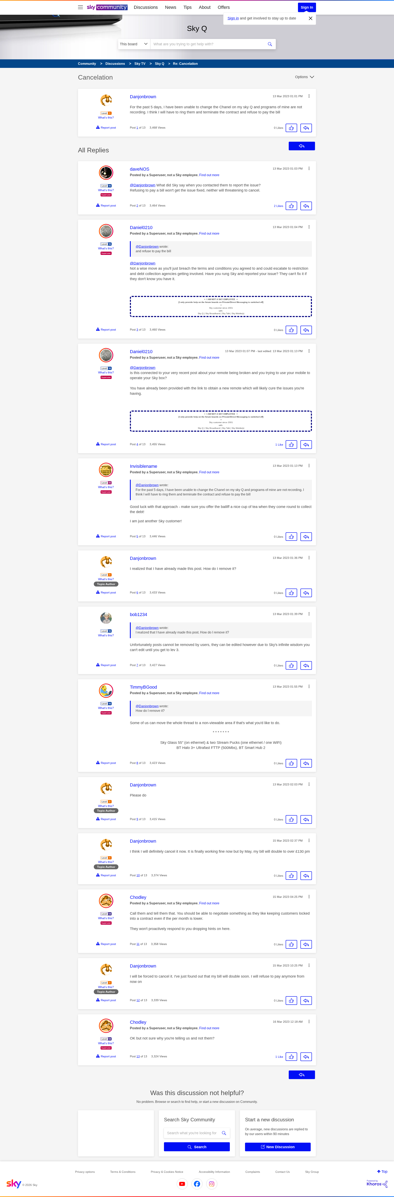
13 (138, 1056)
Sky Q (197, 28)
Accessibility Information (214, 1171)
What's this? (106, 117)
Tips (187, 7)
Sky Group (312, 1171)
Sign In (307, 7)
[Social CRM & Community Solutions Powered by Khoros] (377, 1184)
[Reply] (306, 128)
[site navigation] (80, 7)
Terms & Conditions (122, 1171)
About (205, 7)
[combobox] (206, 44)
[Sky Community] (107, 7)
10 (138, 875)
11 (138, 944)
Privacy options (85, 1171)
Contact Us (282, 1171)
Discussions (146, 7)
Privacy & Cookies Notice (167, 1171)
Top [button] (384, 1172)
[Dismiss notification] (310, 18)
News (170, 7)
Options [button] (301, 77)
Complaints (252, 1171)
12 (138, 1000)
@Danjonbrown (142, 185)
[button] (309, 96)
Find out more (209, 175)
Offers (224, 7)
